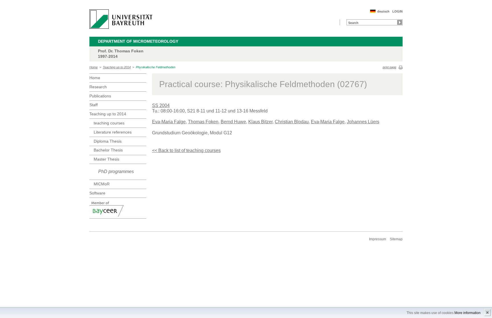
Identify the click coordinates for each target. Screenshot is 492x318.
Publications (100, 96)
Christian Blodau (292, 121)
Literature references (113, 132)
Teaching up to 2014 (117, 67)
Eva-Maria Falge (169, 121)
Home (93, 67)
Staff (93, 104)
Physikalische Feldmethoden (155, 67)
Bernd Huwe (233, 121)
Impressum (377, 239)
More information (467, 313)
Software (97, 193)
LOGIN (397, 11)
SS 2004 (161, 105)
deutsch (383, 11)
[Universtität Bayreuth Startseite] (120, 19)
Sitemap (396, 239)
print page (389, 67)
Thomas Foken (203, 121)
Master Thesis (106, 159)
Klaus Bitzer (260, 121)
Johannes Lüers (363, 121)
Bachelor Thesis (108, 150)
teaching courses (109, 123)
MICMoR (102, 184)
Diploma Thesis (108, 141)
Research (98, 87)
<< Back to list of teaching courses (186, 150)
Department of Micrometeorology (138, 41)
